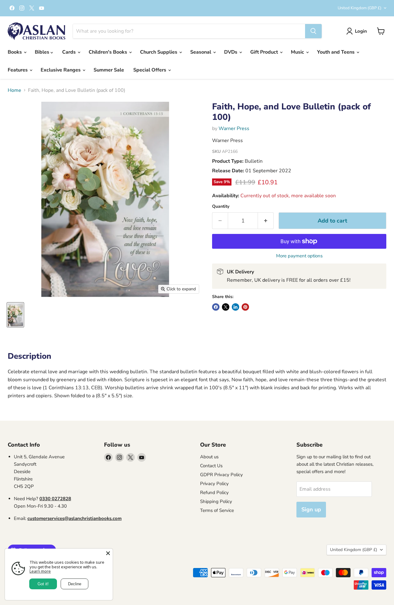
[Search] (313, 31)
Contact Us (211, 466)
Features (18, 70)
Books (15, 52)
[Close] (108, 553)
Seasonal (201, 52)
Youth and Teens (336, 52)
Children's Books (108, 52)
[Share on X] (225, 307)
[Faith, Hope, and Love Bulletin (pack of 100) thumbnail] (15, 315)
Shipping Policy (216, 501)
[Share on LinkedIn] (235, 307)
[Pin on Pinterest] (245, 307)
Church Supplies (159, 52)
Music (298, 52)
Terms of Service (217, 510)
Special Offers (150, 70)
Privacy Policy (214, 483)
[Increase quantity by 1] (266, 220)
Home (14, 90)
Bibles (42, 52)
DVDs (231, 52)
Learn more (40, 571)
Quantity (220, 206)
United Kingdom (359, 8)
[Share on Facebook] (215, 307)
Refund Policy (214, 492)
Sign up (311, 509)
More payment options (299, 256)
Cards (69, 52)
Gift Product (264, 52)
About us (209, 457)
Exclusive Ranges (61, 70)
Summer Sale (109, 70)
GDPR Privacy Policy (221, 475)
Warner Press (234, 128)
